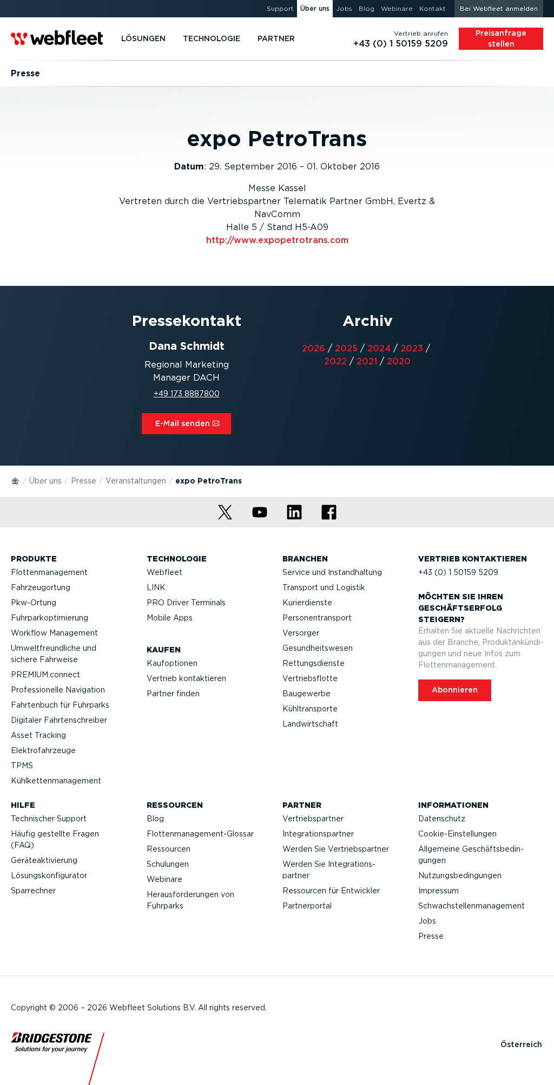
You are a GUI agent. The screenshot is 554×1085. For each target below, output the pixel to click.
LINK (156, 587)
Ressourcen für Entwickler (331, 890)
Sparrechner (33, 890)
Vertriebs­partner (313, 818)
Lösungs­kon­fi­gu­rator (49, 875)
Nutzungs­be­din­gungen (460, 875)
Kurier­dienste (307, 602)
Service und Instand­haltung (332, 572)
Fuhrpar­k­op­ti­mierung (49, 617)
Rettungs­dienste (313, 663)
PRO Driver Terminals (186, 602)
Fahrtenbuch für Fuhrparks (60, 705)
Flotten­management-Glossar (200, 833)
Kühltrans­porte (310, 708)
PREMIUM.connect (45, 674)
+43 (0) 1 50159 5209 (458, 572)
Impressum (438, 890)
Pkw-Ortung (33, 602)
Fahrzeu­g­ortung (40, 587)
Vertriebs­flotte (310, 678)
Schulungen (168, 864)
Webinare (164, 879)
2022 (335, 361)
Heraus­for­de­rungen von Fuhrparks (190, 900)
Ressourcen (168, 849)
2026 (313, 348)
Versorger (300, 633)
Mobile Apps (170, 617)
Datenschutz (441, 818)
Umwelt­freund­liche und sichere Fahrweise (53, 654)
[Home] (16, 480)
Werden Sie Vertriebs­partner (335, 849)
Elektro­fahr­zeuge (43, 750)
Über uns (45, 480)
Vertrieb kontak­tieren (186, 678)
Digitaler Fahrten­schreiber (59, 720)
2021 (367, 361)
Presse (83, 480)
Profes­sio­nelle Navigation (58, 689)
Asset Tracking (38, 735)
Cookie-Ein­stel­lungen (457, 833)
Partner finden (173, 693)
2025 (346, 348)
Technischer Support (49, 818)
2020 (399, 361)
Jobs (427, 921)
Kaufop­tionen (172, 663)
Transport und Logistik (323, 587)
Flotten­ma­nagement (49, 572)
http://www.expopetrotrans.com (277, 240)
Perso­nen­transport (317, 617)
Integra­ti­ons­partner (318, 833)
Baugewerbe (306, 693)
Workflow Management (54, 633)
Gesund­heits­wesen (317, 648)
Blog (155, 818)
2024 (379, 348)
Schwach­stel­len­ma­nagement (471, 905)
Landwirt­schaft (310, 724)
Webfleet (164, 572)
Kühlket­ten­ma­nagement (56, 780)
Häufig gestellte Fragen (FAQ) (55, 839)
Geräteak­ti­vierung (44, 860)
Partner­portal (307, 905)
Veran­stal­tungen (135, 480)
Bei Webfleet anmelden (499, 8)
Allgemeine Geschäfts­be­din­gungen (471, 855)
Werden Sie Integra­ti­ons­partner (328, 870)
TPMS (22, 765)
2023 (411, 348)
